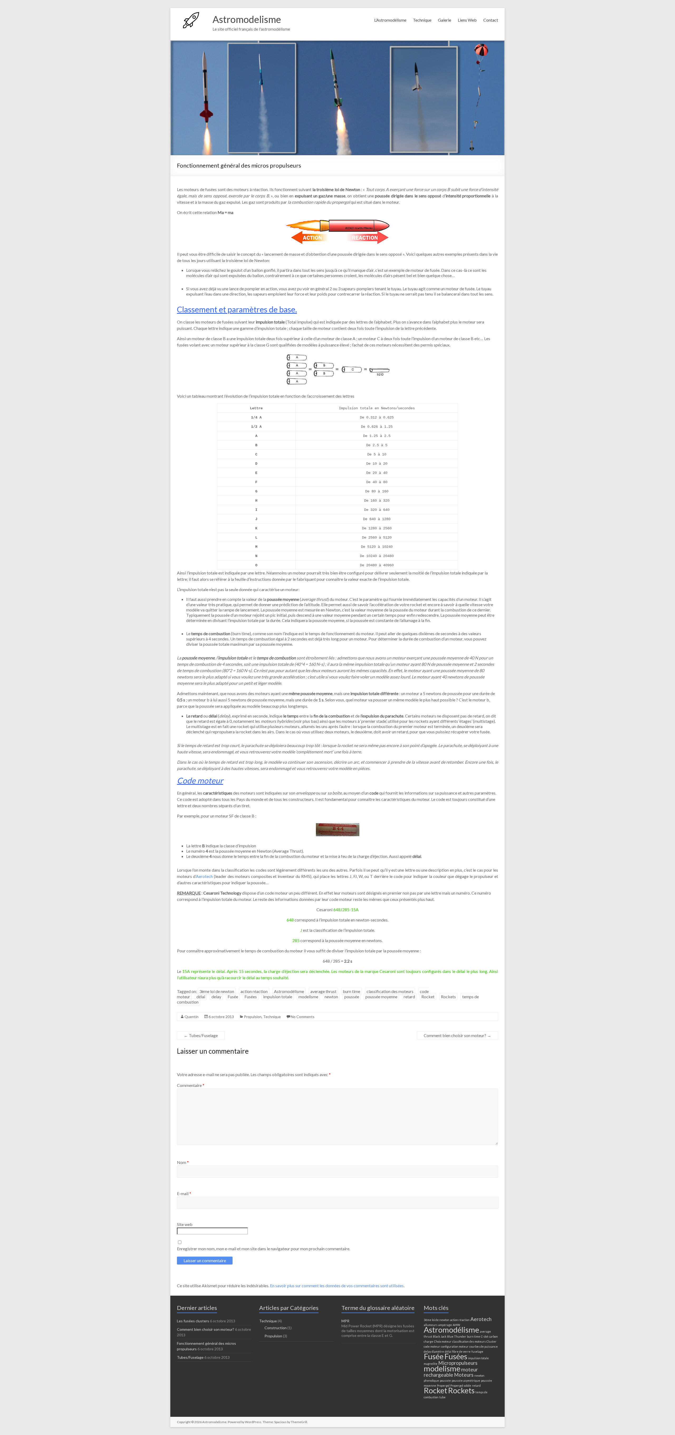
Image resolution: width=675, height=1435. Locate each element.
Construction (275, 1327)
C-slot (484, 1336)
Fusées (250, 996)
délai (200, 996)
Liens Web (467, 19)
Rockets (448, 996)
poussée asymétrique (466, 1380)
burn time (351, 991)
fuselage (477, 1351)
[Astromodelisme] (192, 14)
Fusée (233, 996)
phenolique (431, 1380)
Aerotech (204, 876)
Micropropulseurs (458, 1363)
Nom (183, 1162)
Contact (490, 19)
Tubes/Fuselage (201, 1035)
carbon (493, 1336)
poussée (351, 996)
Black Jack (439, 1336)
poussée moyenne (381, 996)
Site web (184, 1224)
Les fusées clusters (193, 1321)
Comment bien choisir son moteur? (457, 1035)
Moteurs (464, 1375)
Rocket (428, 996)
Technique (422, 19)
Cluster (491, 1341)
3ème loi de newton (216, 991)
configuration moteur (455, 1346)
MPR (345, 1321)
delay (216, 996)
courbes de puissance (483, 1346)
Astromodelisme (247, 19)
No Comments (303, 1016)
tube (442, 1397)
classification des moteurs (390, 991)
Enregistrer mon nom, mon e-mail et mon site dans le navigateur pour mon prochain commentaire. (263, 1248)
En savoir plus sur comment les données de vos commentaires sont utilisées (337, 1285)
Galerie (444, 19)
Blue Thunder (456, 1336)
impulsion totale (277, 996)
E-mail (184, 1193)
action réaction (254, 991)
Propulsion (253, 1016)
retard (409, 996)
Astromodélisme (289, 991)
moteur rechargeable (451, 1372)
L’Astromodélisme (390, 19)
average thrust (323, 991)
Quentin (192, 1016)
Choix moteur (442, 1341)
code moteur (432, 1346)
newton (331, 996)
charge (428, 1341)
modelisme (308, 996)
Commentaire (190, 1085)
